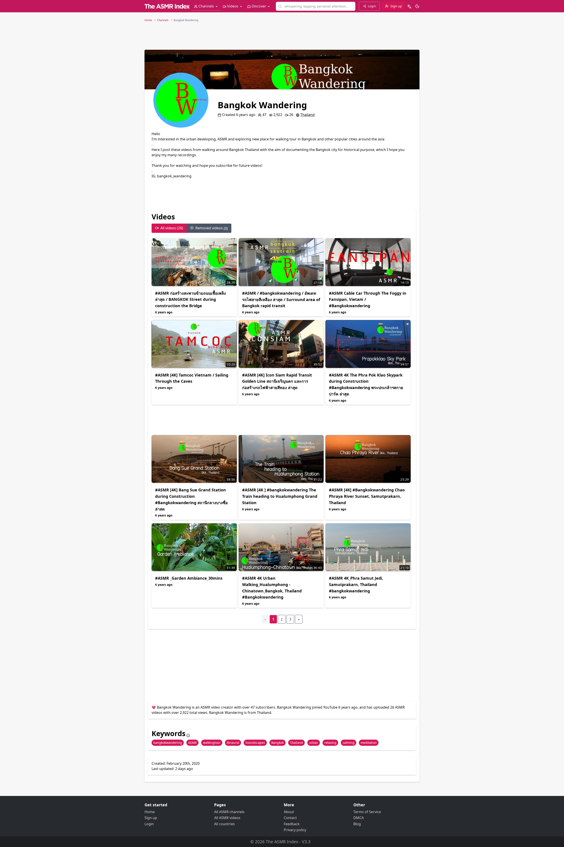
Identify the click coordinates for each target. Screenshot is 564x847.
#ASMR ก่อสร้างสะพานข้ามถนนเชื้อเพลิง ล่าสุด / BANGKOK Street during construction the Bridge (190, 299)
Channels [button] (206, 6)
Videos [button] (232, 6)
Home (150, 811)
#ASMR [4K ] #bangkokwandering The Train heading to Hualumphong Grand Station (279, 496)
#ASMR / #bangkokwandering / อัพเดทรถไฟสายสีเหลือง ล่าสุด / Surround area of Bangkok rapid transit (281, 299)
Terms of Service (367, 811)
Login (149, 823)
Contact (290, 817)
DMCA (358, 817)
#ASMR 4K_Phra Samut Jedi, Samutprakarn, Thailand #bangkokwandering (356, 584)
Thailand (307, 114)
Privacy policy (295, 829)
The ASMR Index (282, 842)
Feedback (292, 823)
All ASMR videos (227, 817)
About (289, 811)
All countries (224, 823)
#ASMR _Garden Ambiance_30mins (189, 578)
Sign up (151, 817)
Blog (357, 823)
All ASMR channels (229, 811)
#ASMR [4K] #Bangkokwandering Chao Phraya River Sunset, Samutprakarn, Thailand (367, 496)
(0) (211, 228)
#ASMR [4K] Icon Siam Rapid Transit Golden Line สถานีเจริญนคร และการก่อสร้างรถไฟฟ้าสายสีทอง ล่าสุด (277, 381)
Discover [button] (259, 6)
